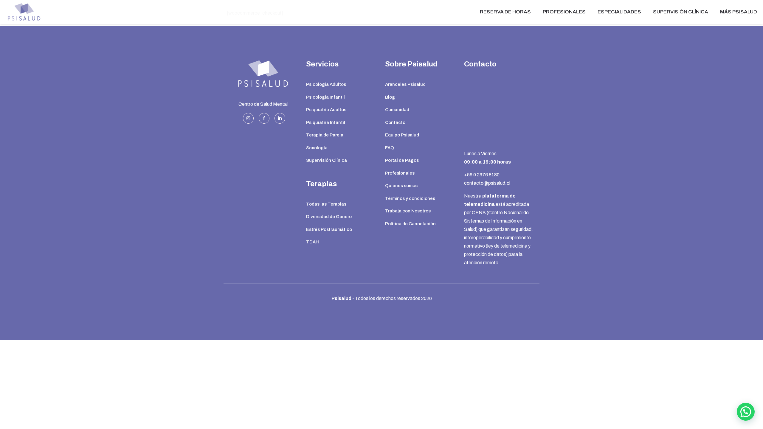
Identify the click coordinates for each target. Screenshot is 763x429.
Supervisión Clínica (326, 160)
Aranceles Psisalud (405, 84)
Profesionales (400, 173)
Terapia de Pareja (324, 135)
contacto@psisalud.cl (487, 183)
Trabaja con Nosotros (408, 211)
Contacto (395, 122)
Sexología (317, 147)
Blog (390, 97)
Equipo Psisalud (402, 135)
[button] (746, 412)
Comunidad (397, 109)
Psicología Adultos (326, 84)
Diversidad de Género (329, 216)
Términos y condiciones (410, 198)
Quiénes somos (401, 185)
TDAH (312, 242)
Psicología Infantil (325, 97)
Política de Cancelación (410, 223)
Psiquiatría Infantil (325, 122)
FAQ (389, 147)
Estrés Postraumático (329, 229)
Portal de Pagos (402, 160)
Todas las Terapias (326, 204)
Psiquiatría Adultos (326, 109)
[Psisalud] (23, 12)
